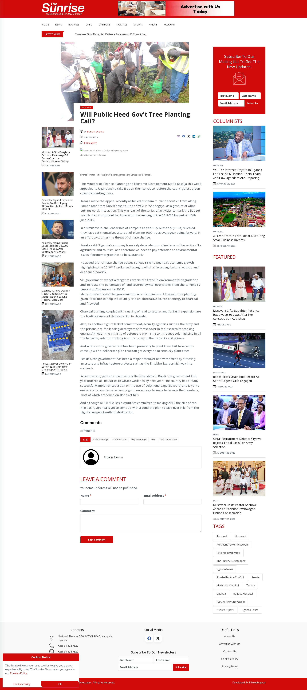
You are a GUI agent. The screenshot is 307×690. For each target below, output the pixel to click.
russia (255, 577)
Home (45, 24)
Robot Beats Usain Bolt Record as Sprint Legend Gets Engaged (236, 379)
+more (153, 24)
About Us (229, 636)
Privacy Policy (230, 666)
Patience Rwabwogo (228, 552)
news (58, 24)
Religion (218, 306)
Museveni (240, 536)
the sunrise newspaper (230, 561)
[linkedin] (193, 136)
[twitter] (188, 136)
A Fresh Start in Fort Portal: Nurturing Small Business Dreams (239, 238)
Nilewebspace (257, 682)
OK (60, 684)
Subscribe (252, 103)
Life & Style (219, 372)
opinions (104, 24)
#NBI (153, 439)
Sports (138, 24)
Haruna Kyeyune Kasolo (230, 602)
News (216, 434)
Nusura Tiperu (225, 610)
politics (122, 24)
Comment (87, 511)
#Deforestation (119, 439)
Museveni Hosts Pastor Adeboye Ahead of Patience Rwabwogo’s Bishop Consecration (235, 509)
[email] (178, 136)
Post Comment (96, 539)
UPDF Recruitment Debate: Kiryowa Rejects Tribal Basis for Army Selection (237, 443)
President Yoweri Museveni (232, 544)
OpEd (89, 24)
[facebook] (183, 136)
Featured (221, 536)
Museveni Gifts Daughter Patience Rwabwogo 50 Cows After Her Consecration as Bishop (127, 34)
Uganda (221, 593)
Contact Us (229, 651)
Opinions (218, 165)
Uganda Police (250, 610)
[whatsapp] (198, 136)
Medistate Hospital (227, 585)
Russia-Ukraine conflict (230, 577)
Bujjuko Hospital (243, 593)
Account (169, 24)
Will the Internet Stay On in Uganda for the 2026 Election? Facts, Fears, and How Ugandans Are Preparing (237, 174)
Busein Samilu (95, 131)
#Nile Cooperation (168, 439)
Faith (216, 500)
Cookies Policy (229, 659)
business (73, 24)
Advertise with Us (229, 644)
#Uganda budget (139, 439)
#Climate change (101, 439)
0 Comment (90, 142)
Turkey (250, 585)
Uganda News (224, 569)
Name (85, 495)
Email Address (154, 495)
